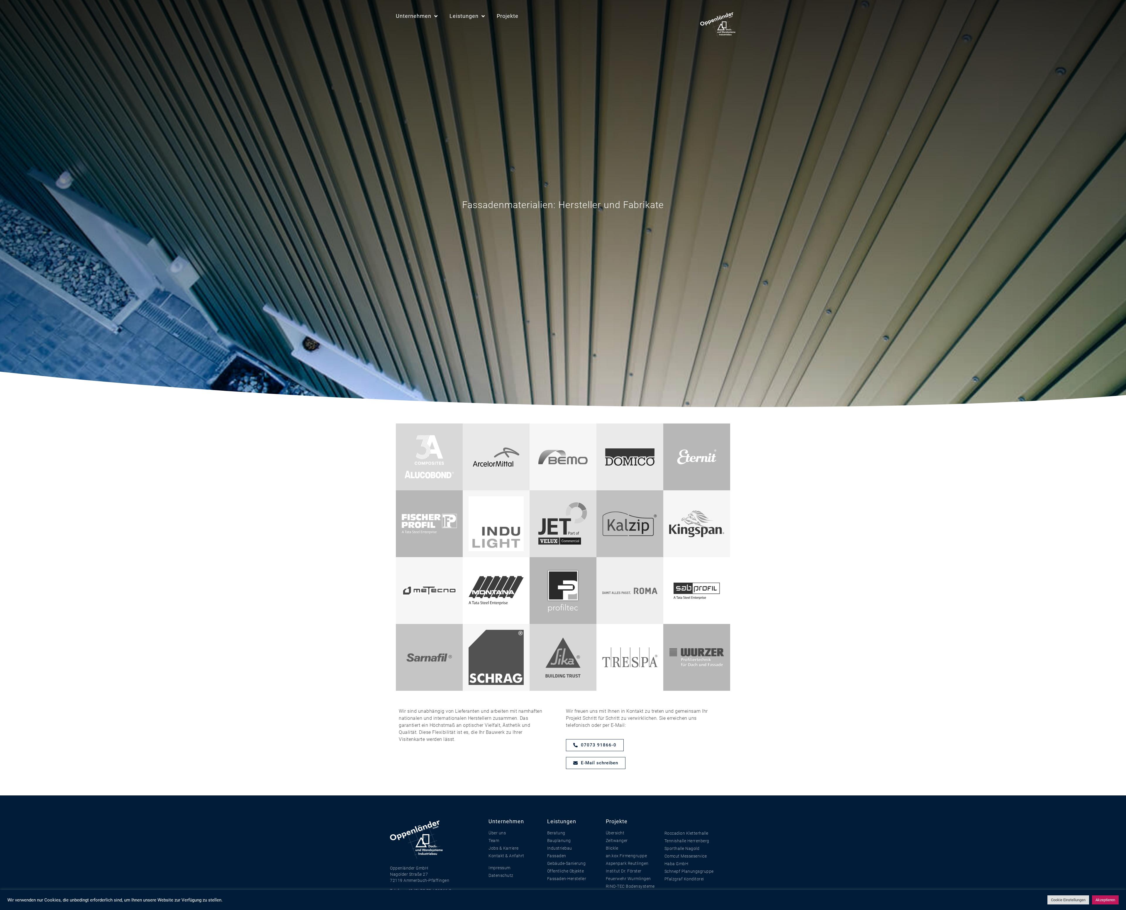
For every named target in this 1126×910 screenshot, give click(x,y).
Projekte (507, 16)
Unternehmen (413, 16)
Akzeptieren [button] (1105, 900)
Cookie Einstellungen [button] (1068, 900)
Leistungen (464, 16)
